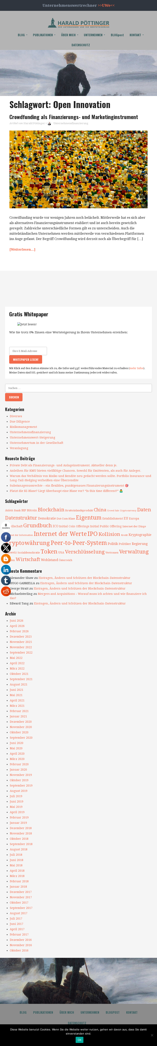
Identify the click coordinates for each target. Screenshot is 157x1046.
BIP (23, 510)
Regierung (140, 544)
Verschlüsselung (85, 552)
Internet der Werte (60, 533)
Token (49, 551)
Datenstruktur (21, 518)
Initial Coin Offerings (74, 526)
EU (126, 518)
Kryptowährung (27, 543)
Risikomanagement (23, 426)
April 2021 (17, 700)
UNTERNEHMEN (93, 35)
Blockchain (51, 510)
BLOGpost (117, 35)
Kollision (109, 534)
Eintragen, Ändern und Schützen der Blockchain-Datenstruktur (84, 577)
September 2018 (21, 844)
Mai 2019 (16, 806)
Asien (9, 510)
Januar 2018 (18, 886)
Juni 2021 (16, 689)
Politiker (125, 544)
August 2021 (18, 684)
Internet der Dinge (134, 526)
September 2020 (21, 737)
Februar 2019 (19, 817)
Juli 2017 (16, 918)
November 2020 (21, 727)
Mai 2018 (16, 865)
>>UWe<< (106, 5)
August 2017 (18, 913)
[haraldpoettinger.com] (78, 23)
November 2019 (21, 775)
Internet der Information (19, 535)
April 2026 (17, 626)
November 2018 (21, 833)
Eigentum (89, 517)
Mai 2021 (16, 695)
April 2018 (17, 870)
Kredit (124, 535)
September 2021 (21, 679)
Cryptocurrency (128, 510)
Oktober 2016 (19, 950)
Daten (144, 510)
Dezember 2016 (21, 939)
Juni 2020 (16, 743)
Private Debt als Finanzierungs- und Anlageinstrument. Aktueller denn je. (63, 465)
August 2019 (18, 790)
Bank (17, 510)
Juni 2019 (16, 801)
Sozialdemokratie (29, 552)
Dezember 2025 (21, 636)
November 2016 (21, 945)
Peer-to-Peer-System (79, 542)
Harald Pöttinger (34, 123)
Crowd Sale (113, 510)
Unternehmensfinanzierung (70, 123)
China (100, 509)
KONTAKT (135, 35)
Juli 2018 (16, 854)
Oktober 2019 (19, 780)
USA (61, 552)
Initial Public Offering (106, 526)
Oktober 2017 (19, 902)
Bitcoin (32, 510)
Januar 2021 (18, 716)
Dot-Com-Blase (66, 518)
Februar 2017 (19, 934)
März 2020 (17, 759)
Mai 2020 (16, 748)
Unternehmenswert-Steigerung (32, 437)
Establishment (112, 518)
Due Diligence (20, 421)
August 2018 (18, 849)
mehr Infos (136, 368)
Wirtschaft (28, 559)
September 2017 (21, 908)
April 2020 (17, 753)
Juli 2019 (16, 796)
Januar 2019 (18, 822)
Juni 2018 (16, 860)
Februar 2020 (19, 764)
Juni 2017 (16, 923)
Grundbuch (37, 525)
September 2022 (21, 652)
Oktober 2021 (19, 673)
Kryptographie (140, 535)
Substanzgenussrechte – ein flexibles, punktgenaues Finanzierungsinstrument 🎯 (69, 485)
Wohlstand (49, 560)
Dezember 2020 (21, 721)
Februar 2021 (19, 711)
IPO (92, 533)
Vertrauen (111, 552)
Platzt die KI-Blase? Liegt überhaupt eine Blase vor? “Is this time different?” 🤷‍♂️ (66, 491)
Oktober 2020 (19, 732)
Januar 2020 (18, 769)
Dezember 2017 (21, 892)
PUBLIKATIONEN (43, 35)
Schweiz (11, 552)
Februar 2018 (19, 881)
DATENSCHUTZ (81, 45)
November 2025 (21, 642)
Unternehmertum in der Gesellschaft (36, 442)
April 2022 (17, 663)
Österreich (65, 560)
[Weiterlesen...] (22, 249)
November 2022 (21, 647)
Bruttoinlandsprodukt (79, 510)
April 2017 (17, 929)
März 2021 (17, 705)
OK (80, 1039)
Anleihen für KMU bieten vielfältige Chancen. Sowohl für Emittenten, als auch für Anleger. (75, 470)
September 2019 (21, 785)
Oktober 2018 (19, 838)
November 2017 (21, 897)
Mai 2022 (16, 657)
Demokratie (47, 518)
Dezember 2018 (21, 828)
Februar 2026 (19, 631)
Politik (113, 544)
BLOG (21, 35)
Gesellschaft (13, 526)
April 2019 (17, 812)
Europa (134, 518)
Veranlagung (19, 448)
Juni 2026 (16, 620)
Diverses (16, 416)
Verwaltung (134, 552)
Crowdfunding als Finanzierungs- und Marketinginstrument (73, 117)
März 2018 (17, 876)
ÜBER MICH (68, 35)
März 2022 (17, 668)
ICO (55, 526)
